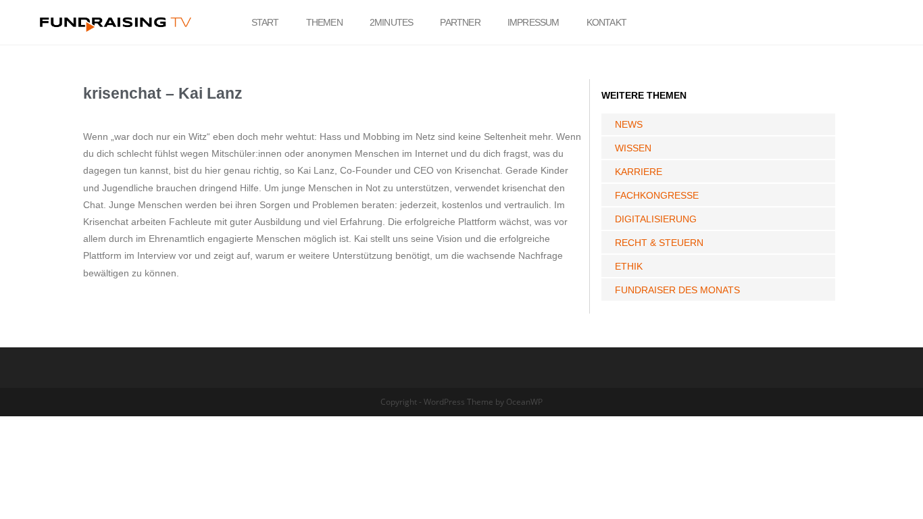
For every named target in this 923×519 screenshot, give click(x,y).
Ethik (629, 266)
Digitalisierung (656, 219)
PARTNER (460, 22)
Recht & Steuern (659, 242)
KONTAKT (606, 22)
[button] (849, 22)
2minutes (392, 22)
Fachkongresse (657, 195)
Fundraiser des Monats (677, 290)
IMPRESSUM (533, 22)
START (265, 22)
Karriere (638, 171)
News (629, 124)
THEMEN (324, 22)
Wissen (633, 148)
